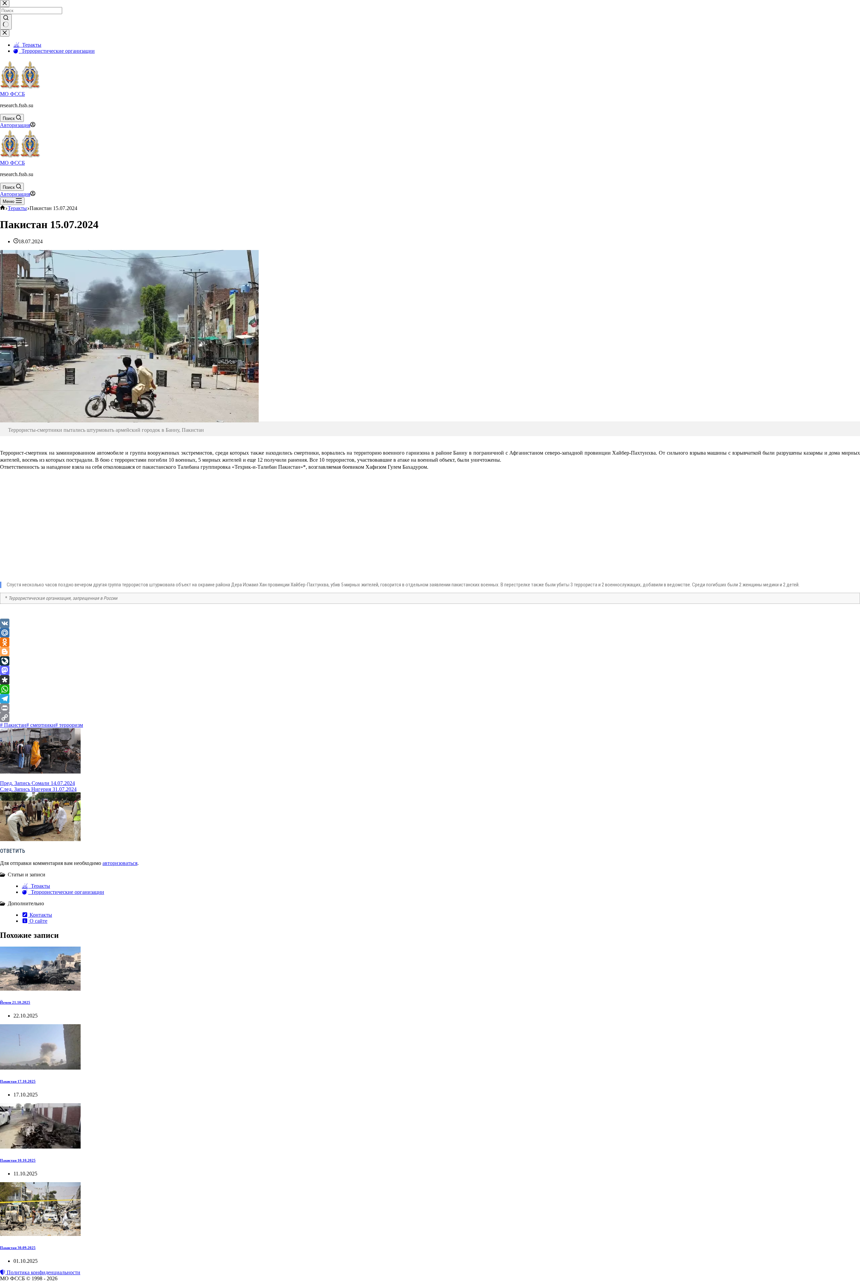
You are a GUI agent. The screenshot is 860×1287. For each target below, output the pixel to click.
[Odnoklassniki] (430, 642)
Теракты (39, 886)
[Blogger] (430, 651)
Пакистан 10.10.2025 (18, 1160)
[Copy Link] (430, 717)
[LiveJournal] (430, 661)
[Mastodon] (430, 670)
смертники (40, 725)
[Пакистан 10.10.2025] (40, 1147)
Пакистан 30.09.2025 (18, 1248)
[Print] (430, 708)
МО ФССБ (12, 94)
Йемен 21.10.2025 (15, 1002)
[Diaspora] (430, 679)
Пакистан (13, 725)
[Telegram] (430, 698)
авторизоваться (119, 863)
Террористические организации (66, 892)
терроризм (69, 725)
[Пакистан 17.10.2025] (40, 1068)
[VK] (430, 623)
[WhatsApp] (430, 689)
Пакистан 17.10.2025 (18, 1081)
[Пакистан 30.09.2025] (40, 1234)
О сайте (37, 921)
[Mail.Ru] (430, 632)
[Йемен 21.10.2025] (40, 989)
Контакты (40, 915)
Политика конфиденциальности (42, 1272)
